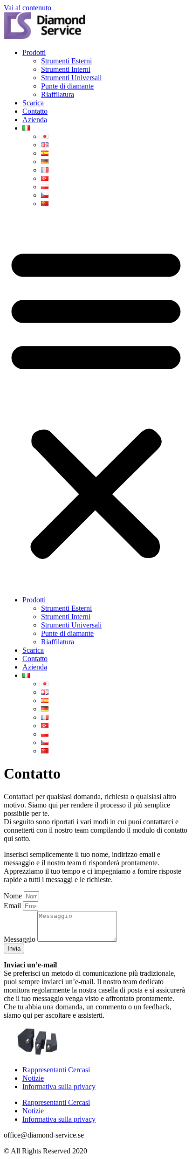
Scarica (33, 103)
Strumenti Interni (65, 69)
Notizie (33, 1078)
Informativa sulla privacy (59, 1086)
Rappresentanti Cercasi (56, 1070)
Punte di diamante (67, 86)
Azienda (34, 120)
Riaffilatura (57, 94)
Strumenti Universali (71, 78)
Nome (14, 896)
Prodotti (34, 52)
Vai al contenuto (27, 8)
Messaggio (20, 939)
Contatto (35, 111)
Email (13, 906)
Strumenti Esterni (66, 61)
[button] (96, 401)
